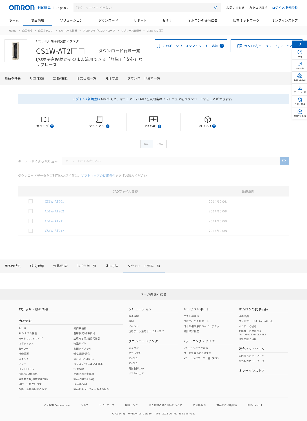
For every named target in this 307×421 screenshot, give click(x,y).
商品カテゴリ (45, 30)
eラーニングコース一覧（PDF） (202, 358)
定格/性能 (60, 78)
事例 (131, 321)
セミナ (167, 20)
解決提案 (134, 316)
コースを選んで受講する (197, 353)
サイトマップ (106, 405)
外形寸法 (111, 78)
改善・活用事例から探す (33, 389)
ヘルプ (84, 405)
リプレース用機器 (131, 30)
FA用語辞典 (80, 384)
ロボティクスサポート (196, 321)
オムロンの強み (248, 326)
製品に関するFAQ (83, 379)
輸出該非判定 (191, 331)
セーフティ (25, 348)
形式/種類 (37, 78)
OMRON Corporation (57, 405)
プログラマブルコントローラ (99, 30)
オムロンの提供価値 (203, 20)
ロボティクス (26, 343)
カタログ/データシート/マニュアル (270, 45)
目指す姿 (244, 316)
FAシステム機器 (68, 30)
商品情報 (37, 20)
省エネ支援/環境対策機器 (33, 379)
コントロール (26, 369)
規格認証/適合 (81, 353)
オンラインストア (285, 20)
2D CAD (133, 358)
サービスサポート (197, 309)
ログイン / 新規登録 (86, 99)
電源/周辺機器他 (28, 373)
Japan (61, 7)
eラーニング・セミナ (199, 341)
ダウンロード (108, 20)
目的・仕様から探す (30, 384)
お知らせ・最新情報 (33, 309)
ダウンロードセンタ (143, 341)
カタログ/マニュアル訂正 (88, 363)
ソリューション (71, 20)
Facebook (256, 405)
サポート (140, 20)
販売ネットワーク (246, 20)
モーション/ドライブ (31, 338)
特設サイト (79, 343)
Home (12, 30)
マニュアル (135, 353)
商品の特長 (12, 78)
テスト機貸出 (191, 316)
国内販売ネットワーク (251, 355)
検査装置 (24, 353)
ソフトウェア (136, 373)
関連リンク (131, 405)
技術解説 (78, 369)
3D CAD (133, 363)
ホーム (14, 20)
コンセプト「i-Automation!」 (256, 321)
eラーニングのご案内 (196, 348)
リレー (22, 363)
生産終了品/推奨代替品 (86, 338)
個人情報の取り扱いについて (165, 405)
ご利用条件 (199, 405)
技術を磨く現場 (248, 339)
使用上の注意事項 (83, 373)
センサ (22, 328)
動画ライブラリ (82, 348)
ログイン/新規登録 (285, 7)
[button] (52, 126)
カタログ (134, 348)
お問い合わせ (235, 7)
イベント (134, 326)
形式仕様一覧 (86, 78)
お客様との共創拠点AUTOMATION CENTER (252, 332)
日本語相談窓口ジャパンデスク (202, 326)
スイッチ (24, 358)
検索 (216, 7)
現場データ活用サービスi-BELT (146, 331)
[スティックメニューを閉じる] (299, 44)
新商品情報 (79, 328)
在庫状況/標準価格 (84, 333)
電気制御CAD (136, 368)
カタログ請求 (258, 7)
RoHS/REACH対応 (83, 358)
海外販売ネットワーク (251, 361)
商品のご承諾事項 (226, 405)
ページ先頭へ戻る (153, 294)
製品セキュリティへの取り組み (91, 389)
